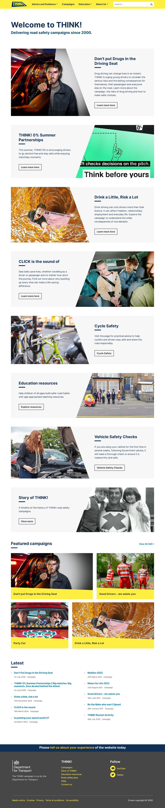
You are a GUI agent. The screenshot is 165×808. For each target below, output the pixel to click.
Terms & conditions (54, 800)
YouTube (121, 768)
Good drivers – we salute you (104, 694)
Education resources (71, 774)
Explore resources (31, 407)
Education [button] (84, 4)
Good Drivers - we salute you (117, 593)
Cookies (31, 800)
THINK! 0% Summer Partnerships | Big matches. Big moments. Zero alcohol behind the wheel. (42, 685)
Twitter (120, 775)
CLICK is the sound (24, 707)
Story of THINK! (69, 770)
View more (27, 521)
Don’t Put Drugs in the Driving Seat (33, 672)
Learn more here (106, 105)
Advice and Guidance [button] (44, 4)
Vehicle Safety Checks (109, 467)
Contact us (66, 784)
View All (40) (146, 544)
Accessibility (72, 800)
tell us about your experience (72, 747)
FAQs (63, 781)
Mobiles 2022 (95, 672)
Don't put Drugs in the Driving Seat (35, 593)
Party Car (20, 643)
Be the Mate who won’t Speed (104, 704)
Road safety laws (69, 777)
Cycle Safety (104, 353)
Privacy (40, 800)
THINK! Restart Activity (101, 715)
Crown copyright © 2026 (140, 800)
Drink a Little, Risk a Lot (89, 643)
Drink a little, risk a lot (26, 696)
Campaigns (68, 4)
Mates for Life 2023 (98, 683)
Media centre (18, 800)
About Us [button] (101, 4)
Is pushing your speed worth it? (31, 718)
